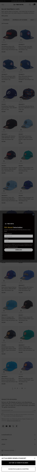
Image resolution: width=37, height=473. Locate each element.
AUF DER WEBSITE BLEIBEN (18, 463)
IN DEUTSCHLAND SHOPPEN (18, 469)
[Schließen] (35, 458)
